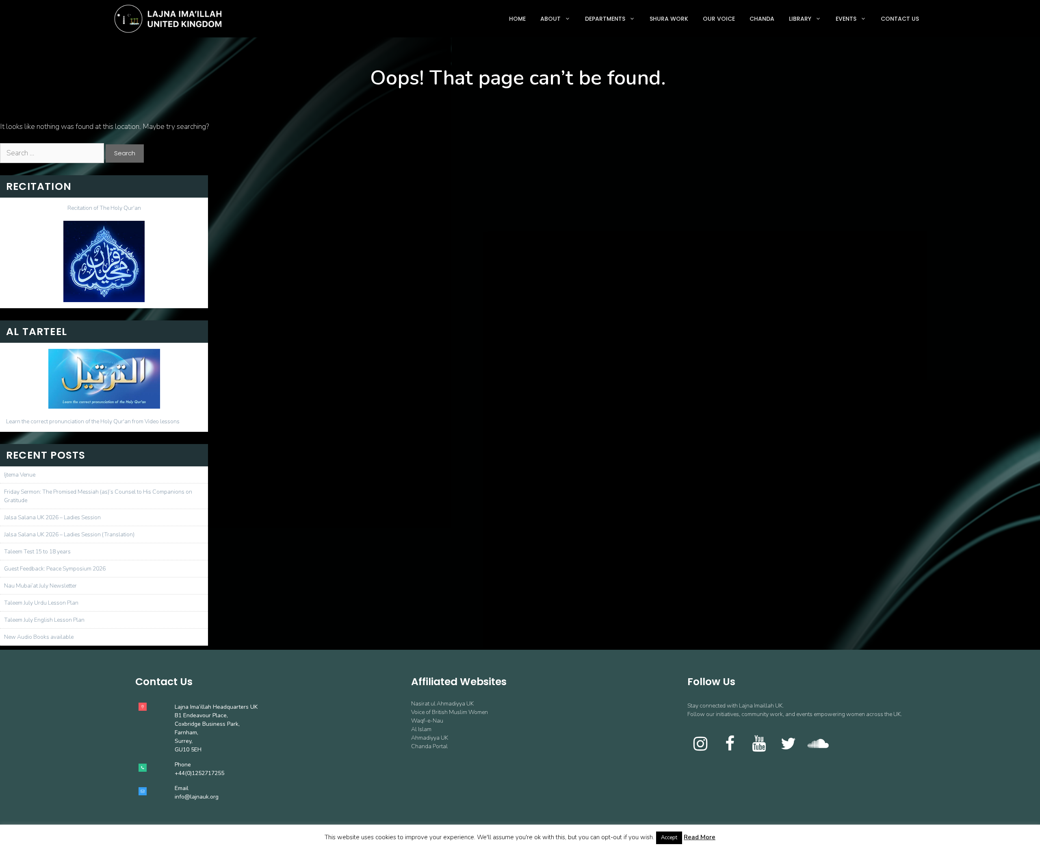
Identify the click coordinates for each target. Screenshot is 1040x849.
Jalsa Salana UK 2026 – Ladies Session (52, 517)
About (550, 19)
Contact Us (900, 19)
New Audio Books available (39, 637)
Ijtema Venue (19, 475)
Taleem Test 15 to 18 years (37, 551)
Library (800, 19)
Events (846, 19)
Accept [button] (669, 837)
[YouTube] (759, 744)
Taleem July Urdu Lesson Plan (41, 603)
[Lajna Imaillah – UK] (169, 18)
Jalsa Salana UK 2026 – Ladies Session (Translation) (69, 534)
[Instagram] (700, 744)
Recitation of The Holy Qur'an (104, 208)
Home (517, 19)
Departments (605, 19)
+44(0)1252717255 (199, 773)
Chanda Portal (429, 746)
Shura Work (669, 19)
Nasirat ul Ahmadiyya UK (442, 704)
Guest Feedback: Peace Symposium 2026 (55, 569)
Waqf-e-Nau (427, 721)
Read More (699, 837)
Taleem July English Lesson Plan (44, 620)
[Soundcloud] (817, 744)
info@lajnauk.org (197, 797)
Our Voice (719, 19)
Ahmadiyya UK (429, 738)
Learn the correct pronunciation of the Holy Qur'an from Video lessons (93, 421)
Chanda (762, 19)
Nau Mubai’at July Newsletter (40, 586)
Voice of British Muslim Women (449, 712)
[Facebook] (730, 744)
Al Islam (421, 729)
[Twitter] (788, 744)
